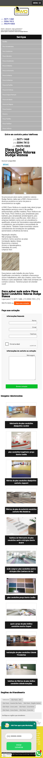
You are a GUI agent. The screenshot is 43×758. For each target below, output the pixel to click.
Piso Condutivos (7, 51)
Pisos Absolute (7, 56)
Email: (34, 327)
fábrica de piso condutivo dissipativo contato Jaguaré (21, 482)
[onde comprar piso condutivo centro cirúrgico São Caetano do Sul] (21, 557)
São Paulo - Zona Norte (26, 707)
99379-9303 (9, 24)
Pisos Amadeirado (8, 61)
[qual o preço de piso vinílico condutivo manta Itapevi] (21, 612)
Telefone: (33, 334)
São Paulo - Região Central (32, 703)
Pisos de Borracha (8, 70)
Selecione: (6, 700)
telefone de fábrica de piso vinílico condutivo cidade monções (21, 682)
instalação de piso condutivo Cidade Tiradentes (21, 653)
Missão (37, 735)
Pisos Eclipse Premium (9, 95)
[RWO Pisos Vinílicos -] (21, 10)
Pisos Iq (5, 114)
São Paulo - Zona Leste (10, 707)
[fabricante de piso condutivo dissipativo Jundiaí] (21, 412)
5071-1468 (9, 19)
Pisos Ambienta (7, 66)
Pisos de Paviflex (8, 85)
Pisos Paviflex (7, 119)
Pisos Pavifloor (7, 124)
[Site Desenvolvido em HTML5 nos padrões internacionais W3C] (7, 756)
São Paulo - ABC (16, 700)
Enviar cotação (21, 386)
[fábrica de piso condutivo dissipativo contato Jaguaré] (21, 469)
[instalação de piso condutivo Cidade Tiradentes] (21, 641)
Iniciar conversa (19, 746)
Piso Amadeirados (8, 46)
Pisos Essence (7, 109)
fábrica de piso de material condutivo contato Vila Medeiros (21, 510)
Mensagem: (31, 355)
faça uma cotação (22, 303)
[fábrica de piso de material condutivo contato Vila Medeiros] (21, 497)
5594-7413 (9, 21)
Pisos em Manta (7, 99)
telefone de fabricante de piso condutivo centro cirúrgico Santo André (21, 540)
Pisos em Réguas (8, 104)
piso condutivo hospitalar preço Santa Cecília (21, 453)
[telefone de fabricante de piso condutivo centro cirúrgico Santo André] (21, 526)
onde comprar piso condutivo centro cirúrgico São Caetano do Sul (21, 570)
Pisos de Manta (7, 75)
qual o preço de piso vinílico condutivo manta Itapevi (21, 625)
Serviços (21, 37)
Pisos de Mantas (8, 80)
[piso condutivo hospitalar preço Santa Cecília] (21, 440)
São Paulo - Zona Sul (26, 710)
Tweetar (6, 164)
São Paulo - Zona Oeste (10, 710)
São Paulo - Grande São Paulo (12, 703)
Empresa (37, 733)
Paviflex (5, 42)
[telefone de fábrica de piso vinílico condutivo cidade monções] (21, 669)
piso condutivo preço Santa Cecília (21, 597)
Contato (37, 740)
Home (36, 731)
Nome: (34, 320)
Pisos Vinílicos (7, 128)
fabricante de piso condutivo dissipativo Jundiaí (21, 424)
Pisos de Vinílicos (8, 90)
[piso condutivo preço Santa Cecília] (21, 586)
